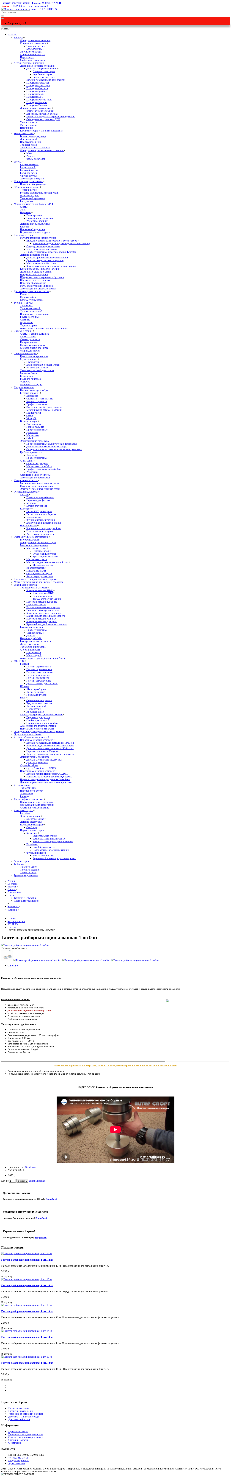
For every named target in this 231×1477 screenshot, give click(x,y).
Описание (13, 965)
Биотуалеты (26, 201)
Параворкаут (27, 57)
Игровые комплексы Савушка (42, 751)
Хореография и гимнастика (29, 799)
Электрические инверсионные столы (40, 489)
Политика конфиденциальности (25, 1434)
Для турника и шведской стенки (43, 522)
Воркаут (18, 37)
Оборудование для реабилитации (38, 542)
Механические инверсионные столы (39, 483)
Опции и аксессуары (31, 384)
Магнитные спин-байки (39, 466)
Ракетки (30, 156)
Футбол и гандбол (36, 852)
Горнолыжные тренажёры (34, 390)
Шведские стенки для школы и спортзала (36, 579)
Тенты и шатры (28, 190)
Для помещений (28, 139)
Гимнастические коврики (40, 531)
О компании (15, 1442)
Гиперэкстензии (28, 342)
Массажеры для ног (43, 565)
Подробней (51, 1199)
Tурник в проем (28, 325)
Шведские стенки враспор (34, 274)
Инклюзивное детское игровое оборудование (50, 116)
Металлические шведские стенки (38, 237)
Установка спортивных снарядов (26, 1413)
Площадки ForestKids (37, 82)
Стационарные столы (44, 553)
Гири (23, 697)
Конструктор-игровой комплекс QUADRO (49, 776)
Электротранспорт (30, 816)
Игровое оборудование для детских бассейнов (45, 779)
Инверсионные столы (26, 480)
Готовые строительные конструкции (39, 192)
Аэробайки (32, 472)
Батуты (18, 161)
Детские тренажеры (37, 762)
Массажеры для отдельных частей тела (47, 562)
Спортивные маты (30, 649)
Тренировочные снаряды (33, 587)
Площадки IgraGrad (36, 91)
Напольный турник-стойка (34, 314)
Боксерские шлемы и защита (35, 641)
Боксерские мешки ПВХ (39, 590)
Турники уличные (36, 46)
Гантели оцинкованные (39, 669)
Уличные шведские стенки (28, 181)
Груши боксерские (36, 604)
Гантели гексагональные (39, 672)
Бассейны (25, 813)
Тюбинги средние (29, 869)
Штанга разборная (36, 689)
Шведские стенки (23, 235)
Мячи (29, 153)
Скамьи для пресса (30, 339)
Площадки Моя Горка (38, 85)
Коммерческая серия (44, 77)
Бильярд (24, 796)
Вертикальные (34, 424)
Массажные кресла (36, 559)
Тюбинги (19, 864)
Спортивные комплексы (33, 43)
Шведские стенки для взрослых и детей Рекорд (52, 240)
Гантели (25, 663)
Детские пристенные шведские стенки (47, 257)
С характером (33, 709)
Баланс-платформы (36, 505)
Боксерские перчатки (32, 627)
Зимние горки (21, 861)
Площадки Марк (35, 94)
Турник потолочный (31, 311)
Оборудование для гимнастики (36, 802)
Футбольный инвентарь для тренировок (54, 858)
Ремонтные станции (37, 221)
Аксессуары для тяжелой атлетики (38, 725)
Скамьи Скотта (28, 336)
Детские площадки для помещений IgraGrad (50, 742)
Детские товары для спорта (35, 757)
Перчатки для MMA (31, 638)
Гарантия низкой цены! (20, 1411)
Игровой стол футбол (31, 790)
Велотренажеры (29, 421)
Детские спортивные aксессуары (44, 759)
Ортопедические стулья (39, 573)
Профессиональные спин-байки (43, 469)
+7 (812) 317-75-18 (18, 1457)
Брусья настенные (29, 316)
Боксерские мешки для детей (41, 621)
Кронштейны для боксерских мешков (46, 624)
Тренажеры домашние (26, 875)
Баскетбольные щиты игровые (49, 838)
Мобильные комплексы (32, 60)
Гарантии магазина (18, 1408)
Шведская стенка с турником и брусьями (42, 277)
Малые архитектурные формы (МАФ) (34, 204)
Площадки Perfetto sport (39, 99)
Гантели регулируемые (38, 680)
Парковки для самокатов (39, 218)
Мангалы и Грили (29, 195)
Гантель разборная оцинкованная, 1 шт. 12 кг (27, 1259)
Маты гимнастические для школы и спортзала (38, 582)
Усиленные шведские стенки (41, 249)
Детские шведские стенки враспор (44, 260)
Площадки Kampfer (36, 102)
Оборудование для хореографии (37, 804)
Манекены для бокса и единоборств (45, 615)
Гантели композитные (38, 675)
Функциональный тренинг (40, 520)
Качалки (24, 294)
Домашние (32, 395)
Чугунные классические (39, 703)
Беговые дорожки (30, 393)
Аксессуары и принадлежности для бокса (42, 658)
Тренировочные (28, 144)
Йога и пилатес (28, 525)
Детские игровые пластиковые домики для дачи (46, 782)
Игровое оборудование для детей (32, 737)
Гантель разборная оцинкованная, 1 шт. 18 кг (27, 1363)
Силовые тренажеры (25, 353)
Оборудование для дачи (27, 187)
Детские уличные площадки (29, 63)
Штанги (24, 686)
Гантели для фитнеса (37, 678)
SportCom (30, 1167)
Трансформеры (28, 788)
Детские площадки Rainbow (41, 68)
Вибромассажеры (29, 539)
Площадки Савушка (37, 88)
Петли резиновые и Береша (41, 514)
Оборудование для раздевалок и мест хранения (39, 731)
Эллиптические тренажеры (35, 441)
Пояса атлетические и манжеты (37, 728)
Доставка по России (19, 1419)
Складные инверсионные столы (37, 486)
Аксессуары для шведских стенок (38, 288)
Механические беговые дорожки (44, 410)
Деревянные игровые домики (42, 113)
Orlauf (29, 415)
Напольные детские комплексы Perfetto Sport (50, 745)
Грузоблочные (34, 362)
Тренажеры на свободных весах (37, 370)
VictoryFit (25, 381)
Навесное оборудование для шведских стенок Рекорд (61, 243)
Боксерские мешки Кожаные (41, 601)
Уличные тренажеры (31, 51)
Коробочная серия (42, 74)
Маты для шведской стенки (41, 263)
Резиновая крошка (42, 596)
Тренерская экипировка (33, 646)
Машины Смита (28, 373)
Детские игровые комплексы (36, 108)
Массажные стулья (36, 570)
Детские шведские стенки (34, 254)
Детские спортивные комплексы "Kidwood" (50, 748)
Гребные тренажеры (31, 452)
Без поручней (33, 412)
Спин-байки (27, 460)
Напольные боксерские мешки (42, 610)
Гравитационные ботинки (40, 497)
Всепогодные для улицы (33, 136)
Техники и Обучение (25, 898)
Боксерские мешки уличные (41, 618)
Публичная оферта (18, 1431)
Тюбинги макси (28, 867)
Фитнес (24, 494)
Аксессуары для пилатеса (40, 534)
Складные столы (42, 551)
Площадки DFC (34, 96)
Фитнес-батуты (28, 175)
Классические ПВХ (43, 593)
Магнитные (32, 435)
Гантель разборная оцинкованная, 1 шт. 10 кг (27, 1311)
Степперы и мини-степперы (35, 474)
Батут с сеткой (28, 167)
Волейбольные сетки (44, 847)
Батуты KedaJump (29, 164)
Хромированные (35, 711)
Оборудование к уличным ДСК (43, 119)
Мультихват (26, 322)
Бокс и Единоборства (25, 584)
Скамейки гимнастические (34, 807)
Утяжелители (33, 517)
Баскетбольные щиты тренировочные (53, 841)
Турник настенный (30, 308)
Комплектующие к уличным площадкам (41, 130)
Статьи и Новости (18, 1440)
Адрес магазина (16, 1463)
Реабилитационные (36, 401)
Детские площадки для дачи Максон (45, 80)
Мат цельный (33, 652)
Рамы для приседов (30, 379)
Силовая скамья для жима (34, 347)
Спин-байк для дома (37, 463)
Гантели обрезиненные (38, 666)
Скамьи (24, 206)
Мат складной (33, 655)
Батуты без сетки (29, 170)
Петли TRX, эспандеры (39, 511)
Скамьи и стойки (23, 331)
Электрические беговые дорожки (44, 407)
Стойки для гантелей (37, 720)
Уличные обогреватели (32, 198)
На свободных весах (37, 367)
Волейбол (32, 844)
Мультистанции (29, 359)
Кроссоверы (26, 376)
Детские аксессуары (31, 821)
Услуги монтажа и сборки (27, 734)
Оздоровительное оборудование (31, 536)
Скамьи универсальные (32, 345)
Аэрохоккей (26, 793)
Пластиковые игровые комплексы (38, 771)
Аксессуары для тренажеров (35, 477)
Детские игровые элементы (35, 223)
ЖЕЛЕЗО (19, 661)
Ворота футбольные (43, 855)
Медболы (31, 503)
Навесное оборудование (33, 184)
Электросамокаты (36, 819)
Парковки (25, 212)
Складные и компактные (39, 398)
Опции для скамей (30, 350)
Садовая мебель (28, 297)
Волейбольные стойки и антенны (51, 850)
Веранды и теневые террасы (35, 232)
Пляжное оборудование (32, 229)
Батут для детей (28, 173)
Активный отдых (23, 810)
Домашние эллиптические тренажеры (46, 446)
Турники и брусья (24, 302)
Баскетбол (32, 833)
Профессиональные (30, 142)
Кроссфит (25, 508)
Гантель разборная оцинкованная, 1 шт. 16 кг (27, 1285)
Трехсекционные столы (45, 556)
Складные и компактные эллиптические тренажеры (54, 449)
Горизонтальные (35, 426)
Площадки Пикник (36, 105)
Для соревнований (36, 706)
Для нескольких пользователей (43, 364)
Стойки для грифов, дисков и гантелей (41, 714)
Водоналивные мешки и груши (43, 607)
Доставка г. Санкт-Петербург (23, 1416)
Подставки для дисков (38, 717)
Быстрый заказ (37, 1180)
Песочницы (26, 127)
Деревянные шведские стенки (36, 271)
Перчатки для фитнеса (38, 500)
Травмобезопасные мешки (47, 599)
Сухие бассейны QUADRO (41, 768)
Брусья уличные (35, 48)
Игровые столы (22, 785)
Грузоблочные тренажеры (34, 356)
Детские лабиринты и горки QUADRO (47, 773)
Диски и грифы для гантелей (42, 683)
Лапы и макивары (29, 644)
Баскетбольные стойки (45, 835)
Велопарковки (34, 215)
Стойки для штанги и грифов (42, 723)
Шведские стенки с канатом (35, 280)
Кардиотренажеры (24, 387)
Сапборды (31, 827)
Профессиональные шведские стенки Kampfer (51, 252)
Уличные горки (28, 125)
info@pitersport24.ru (18, 1460)
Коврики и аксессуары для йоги (43, 528)
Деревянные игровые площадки (37, 65)
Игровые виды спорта (32, 830)
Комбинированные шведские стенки (40, 269)
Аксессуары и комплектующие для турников (44, 328)
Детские (30, 635)
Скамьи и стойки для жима (34, 333)
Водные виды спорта (31, 824)
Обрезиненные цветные (39, 700)
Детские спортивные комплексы (31, 291)
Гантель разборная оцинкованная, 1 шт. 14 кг (27, 1337)
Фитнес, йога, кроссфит (27, 491)
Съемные (25, 319)
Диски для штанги (36, 692)
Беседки (24, 226)
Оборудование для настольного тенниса (42, 150)
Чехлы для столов (35, 158)
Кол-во (5, 1180)
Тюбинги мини (28, 872)
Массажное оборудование (34, 545)
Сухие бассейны (29, 765)
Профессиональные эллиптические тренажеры (51, 443)
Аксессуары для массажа (39, 576)
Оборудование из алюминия (35, 40)
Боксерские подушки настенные (43, 613)
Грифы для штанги (36, 694)
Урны (23, 209)
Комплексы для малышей (40, 111)
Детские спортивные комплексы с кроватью (50, 754)
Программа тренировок (26, 900)
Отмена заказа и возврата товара (25, 1437)
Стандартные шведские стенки (43, 246)
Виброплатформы (36, 568)
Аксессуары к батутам (32, 178)
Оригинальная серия (44, 71)
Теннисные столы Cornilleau (35, 147)
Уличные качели (29, 122)
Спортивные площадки (32, 54)
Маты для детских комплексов (36, 285)
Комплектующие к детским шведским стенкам (51, 266)
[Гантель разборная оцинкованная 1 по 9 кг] (25, 945)
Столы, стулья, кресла (32, 300)
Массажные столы (36, 548)
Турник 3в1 (26, 305)
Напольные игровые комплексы (37, 740)
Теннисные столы (24, 133)
